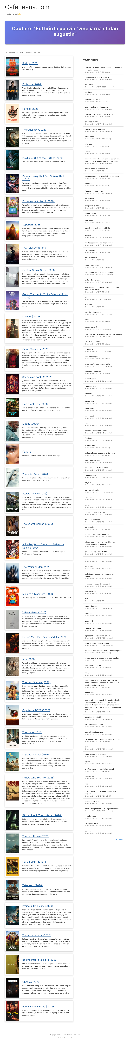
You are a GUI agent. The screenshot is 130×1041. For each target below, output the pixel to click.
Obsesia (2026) (31, 981)
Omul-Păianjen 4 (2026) (36, 349)
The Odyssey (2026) (34, 129)
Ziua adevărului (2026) (35, 474)
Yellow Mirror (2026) (34, 612)
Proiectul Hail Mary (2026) (37, 906)
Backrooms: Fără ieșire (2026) (39, 959)
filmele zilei (35, 52)
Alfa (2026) (29, 659)
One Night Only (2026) (35, 404)
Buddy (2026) (30, 63)
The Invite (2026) (32, 732)
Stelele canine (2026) (34, 493)
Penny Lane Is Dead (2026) (38, 1006)
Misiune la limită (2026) (36, 754)
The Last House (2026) (35, 836)
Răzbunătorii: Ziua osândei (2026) (42, 815)
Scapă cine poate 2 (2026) (37, 377)
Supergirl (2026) (31, 224)
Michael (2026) (31, 316)
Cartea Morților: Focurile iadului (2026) (44, 637)
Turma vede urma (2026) (36, 935)
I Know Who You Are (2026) (38, 777)
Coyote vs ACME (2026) (36, 710)
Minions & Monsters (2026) (38, 594)
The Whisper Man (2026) (36, 566)
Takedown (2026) (32, 885)
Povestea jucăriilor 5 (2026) (38, 201)
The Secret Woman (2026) (37, 523)
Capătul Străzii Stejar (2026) (39, 270)
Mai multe (119, 840)
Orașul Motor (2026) (34, 862)
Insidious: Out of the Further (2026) (42, 158)
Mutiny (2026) (30, 423)
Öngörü (26, 452)
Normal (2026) (30, 108)
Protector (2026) (32, 84)
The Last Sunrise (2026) (36, 682)
